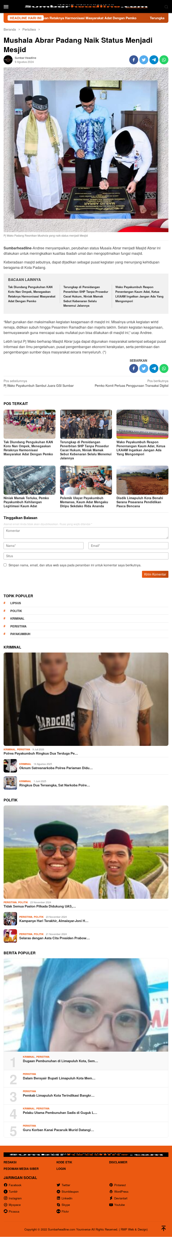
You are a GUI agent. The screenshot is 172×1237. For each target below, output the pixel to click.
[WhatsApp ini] (163, 59)
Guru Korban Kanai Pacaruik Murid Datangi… (58, 1130)
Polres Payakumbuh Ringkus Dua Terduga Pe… (41, 753)
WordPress (121, 1191)
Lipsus (15, 603)
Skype (66, 1205)
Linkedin (67, 1198)
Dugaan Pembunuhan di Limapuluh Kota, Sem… (60, 1061)
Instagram (15, 1198)
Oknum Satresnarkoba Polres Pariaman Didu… (56, 768)
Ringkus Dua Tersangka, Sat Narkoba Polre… (54, 785)
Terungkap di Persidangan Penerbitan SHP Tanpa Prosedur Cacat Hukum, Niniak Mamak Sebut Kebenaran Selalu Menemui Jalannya (85, 296)
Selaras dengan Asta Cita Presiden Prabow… (54, 938)
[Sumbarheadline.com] (86, 6)
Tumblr (13, 1191)
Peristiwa (18, 626)
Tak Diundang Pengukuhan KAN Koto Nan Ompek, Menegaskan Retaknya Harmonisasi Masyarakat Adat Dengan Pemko (31, 294)
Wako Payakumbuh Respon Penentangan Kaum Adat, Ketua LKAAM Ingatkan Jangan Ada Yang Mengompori (139, 294)
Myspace (15, 1205)
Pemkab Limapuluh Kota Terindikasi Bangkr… (59, 1095)
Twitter (66, 1185)
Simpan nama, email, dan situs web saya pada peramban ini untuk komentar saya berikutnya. (75, 565)
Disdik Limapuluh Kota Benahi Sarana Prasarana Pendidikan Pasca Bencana (139, 502)
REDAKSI (10, 1162)
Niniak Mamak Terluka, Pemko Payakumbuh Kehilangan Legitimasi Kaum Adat (26, 502)
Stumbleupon (70, 1191)
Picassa (14, 1211)
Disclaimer (118, 1162)
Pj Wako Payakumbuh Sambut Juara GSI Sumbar (39, 383)
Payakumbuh (20, 634)
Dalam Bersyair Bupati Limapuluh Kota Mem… (59, 1078)
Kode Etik (64, 1162)
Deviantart (120, 1198)
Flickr (65, 1211)
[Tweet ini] (143, 59)
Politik (16, 611)
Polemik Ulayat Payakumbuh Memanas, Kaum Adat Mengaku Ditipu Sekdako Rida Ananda (84, 502)
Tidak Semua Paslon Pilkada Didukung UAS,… (40, 906)
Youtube (119, 1205)
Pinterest (120, 1185)
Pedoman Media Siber (21, 1168)
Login (61, 1168)
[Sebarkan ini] (133, 59)
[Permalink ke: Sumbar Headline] (8, 59)
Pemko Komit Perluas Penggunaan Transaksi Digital (131, 383)
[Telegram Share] (153, 59)
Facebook (15, 1185)
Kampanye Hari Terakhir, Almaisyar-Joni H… (53, 921)
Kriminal (17, 618)
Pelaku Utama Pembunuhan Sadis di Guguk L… (60, 1113)
